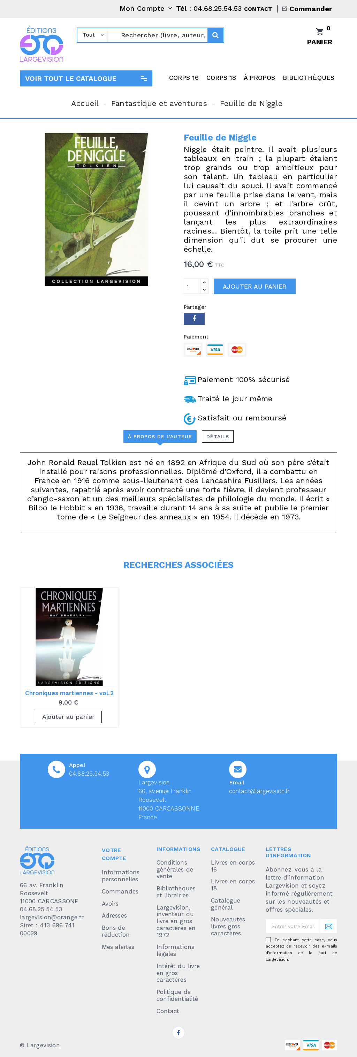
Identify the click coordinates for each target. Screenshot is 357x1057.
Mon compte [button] (147, 9)
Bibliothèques (308, 77)
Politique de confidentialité (177, 995)
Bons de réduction (116, 931)
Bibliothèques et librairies (176, 892)
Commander (310, 8)
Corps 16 (184, 77)
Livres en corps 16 (233, 866)
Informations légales (175, 950)
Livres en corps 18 (233, 885)
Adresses (114, 915)
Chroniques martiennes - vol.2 (69, 693)
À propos (259, 77)
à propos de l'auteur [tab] (160, 436)
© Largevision (40, 1045)
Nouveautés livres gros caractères (228, 926)
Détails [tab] (217, 436)
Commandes (120, 891)
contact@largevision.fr (259, 791)
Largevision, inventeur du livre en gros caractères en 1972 (176, 921)
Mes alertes (118, 946)
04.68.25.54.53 (89, 773)
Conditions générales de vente (175, 869)
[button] (86, 78)
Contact (168, 1010)
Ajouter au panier (255, 286)
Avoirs (110, 903)
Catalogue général (225, 904)
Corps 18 (221, 77)
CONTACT (258, 9)
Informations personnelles (120, 876)
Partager (194, 319)
